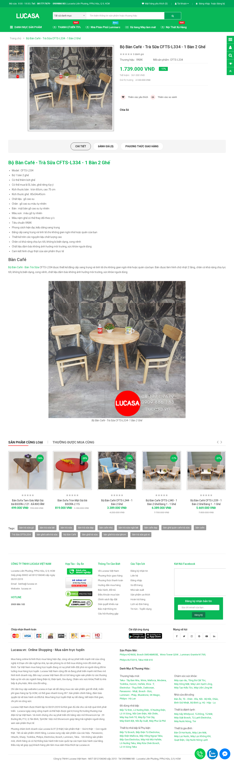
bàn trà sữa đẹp (85, 527)
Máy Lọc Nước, (182, 736)
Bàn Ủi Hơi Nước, (183, 732)
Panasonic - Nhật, (129, 691)
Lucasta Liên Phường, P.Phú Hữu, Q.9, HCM (33, 571)
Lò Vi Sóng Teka (128, 746)
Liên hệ (134, 575)
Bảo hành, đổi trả (107, 590)
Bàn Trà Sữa (32, 267)
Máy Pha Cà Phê (157, 721)
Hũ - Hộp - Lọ (209, 702)
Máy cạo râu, (181, 680)
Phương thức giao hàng (141, 146)
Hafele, (141, 684)
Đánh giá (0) (106, 146)
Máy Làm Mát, (199, 732)
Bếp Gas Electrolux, (130, 739)
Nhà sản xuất (137, 590)
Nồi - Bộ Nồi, (205, 699)
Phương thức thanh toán (110, 580)
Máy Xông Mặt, (182, 684)
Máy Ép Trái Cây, (146, 717)
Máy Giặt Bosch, (182, 717)
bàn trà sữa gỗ (26, 527)
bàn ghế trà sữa (90, 534)
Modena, (162, 680)
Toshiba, (124, 684)
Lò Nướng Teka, (128, 743)
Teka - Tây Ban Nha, (130, 680)
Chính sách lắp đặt (107, 599)
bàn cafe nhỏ (106, 527)
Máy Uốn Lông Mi (203, 687)
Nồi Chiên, (153, 713)
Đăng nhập (204, 3)
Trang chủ (15, 38)
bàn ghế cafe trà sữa (47, 534)
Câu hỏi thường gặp (108, 613)
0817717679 (43, 3)
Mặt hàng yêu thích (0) (156, 3)
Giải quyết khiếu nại (108, 604)
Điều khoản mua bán (109, 594)
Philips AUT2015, (128, 659)
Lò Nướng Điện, (141, 710)
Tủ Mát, (209, 714)
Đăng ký (221, 3)
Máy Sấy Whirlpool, (184, 714)
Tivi (194, 721)
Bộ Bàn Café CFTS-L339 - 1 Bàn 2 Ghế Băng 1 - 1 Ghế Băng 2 (206, 504)
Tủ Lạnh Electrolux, (202, 717)
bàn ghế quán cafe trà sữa (176, 527)
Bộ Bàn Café (15, 267)
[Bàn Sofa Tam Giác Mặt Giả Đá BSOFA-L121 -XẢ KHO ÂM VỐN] (27, 470)
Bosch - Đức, (145, 691)
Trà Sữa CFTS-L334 (21, 534)
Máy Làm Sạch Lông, (202, 684)
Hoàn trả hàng (138, 599)
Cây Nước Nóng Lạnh (197, 740)
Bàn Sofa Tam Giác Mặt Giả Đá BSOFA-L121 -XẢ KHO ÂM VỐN (27, 504)
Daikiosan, (148, 687)
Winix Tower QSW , (170, 654)
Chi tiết (80, 146)
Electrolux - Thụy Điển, (131, 687)
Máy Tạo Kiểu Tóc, (183, 687)
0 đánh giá (138, 54)
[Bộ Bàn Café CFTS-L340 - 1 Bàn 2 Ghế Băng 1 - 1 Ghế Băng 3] (161, 470)
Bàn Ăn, (178, 699)
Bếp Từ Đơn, (126, 710)
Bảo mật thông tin (107, 609)
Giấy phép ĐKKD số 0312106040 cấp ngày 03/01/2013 (33, 577)
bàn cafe (200, 527)
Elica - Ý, (150, 684)
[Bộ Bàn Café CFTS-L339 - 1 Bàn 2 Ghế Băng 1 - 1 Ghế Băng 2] (206, 470)
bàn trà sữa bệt (47, 527)
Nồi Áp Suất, (141, 721)
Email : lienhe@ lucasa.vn (24, 583)
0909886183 (60, 3)
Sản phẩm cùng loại (25, 442)
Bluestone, (143, 695)
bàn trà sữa (66, 527)
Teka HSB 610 (145, 659)
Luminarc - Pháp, (128, 695)
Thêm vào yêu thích (137, 97)
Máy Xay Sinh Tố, (128, 717)
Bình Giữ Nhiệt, (182, 702)
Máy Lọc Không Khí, (200, 736)
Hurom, (133, 684)
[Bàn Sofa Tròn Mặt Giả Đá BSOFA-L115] (72, 470)
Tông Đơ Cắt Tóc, (197, 680)
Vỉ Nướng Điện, (158, 710)
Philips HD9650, (128, 654)
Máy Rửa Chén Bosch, (148, 743)
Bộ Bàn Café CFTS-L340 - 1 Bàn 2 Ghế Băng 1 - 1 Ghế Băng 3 (161, 504)
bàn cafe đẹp (150, 527)
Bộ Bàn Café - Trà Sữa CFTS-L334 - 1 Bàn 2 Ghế (53, 38)
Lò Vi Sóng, (126, 713)
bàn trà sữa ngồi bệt (128, 527)
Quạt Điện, (179, 740)
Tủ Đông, (200, 714)
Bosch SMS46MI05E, (148, 654)
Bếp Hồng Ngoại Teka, (151, 735)
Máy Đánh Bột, (127, 721)
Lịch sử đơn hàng (140, 604)
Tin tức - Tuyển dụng (141, 609)
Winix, (144, 680)
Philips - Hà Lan (128, 698)
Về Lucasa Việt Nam (108, 571)
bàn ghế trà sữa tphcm (115, 534)
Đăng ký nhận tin (139, 571)
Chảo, (215, 699)
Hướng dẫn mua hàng (109, 585)
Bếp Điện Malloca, (129, 735)
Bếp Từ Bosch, (127, 732)
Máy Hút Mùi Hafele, (151, 739)
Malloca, (152, 680)
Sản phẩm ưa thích (140, 594)
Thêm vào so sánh (167, 97)
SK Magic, (155, 695)
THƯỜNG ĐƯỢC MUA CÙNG (73, 442)
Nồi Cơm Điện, (140, 713)
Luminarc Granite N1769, (193, 654)
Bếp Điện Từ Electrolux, (148, 732)
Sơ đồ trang (137, 585)
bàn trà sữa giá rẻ (141, 534)
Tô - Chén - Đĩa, (190, 699)
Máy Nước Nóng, (183, 721)
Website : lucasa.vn (21, 588)
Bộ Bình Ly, (195, 702)
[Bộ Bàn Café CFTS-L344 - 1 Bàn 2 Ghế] (117, 470)
